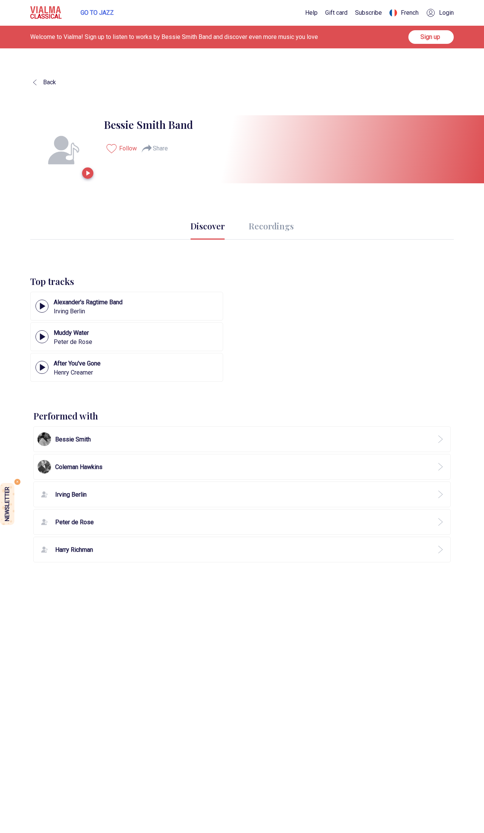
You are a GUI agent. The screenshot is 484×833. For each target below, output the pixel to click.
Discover (208, 226)
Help (311, 13)
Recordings (271, 226)
